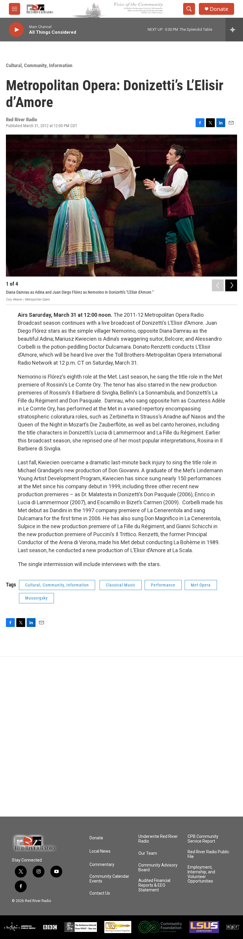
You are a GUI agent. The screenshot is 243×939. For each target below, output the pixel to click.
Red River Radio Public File (208, 854)
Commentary (101, 864)
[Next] (231, 285)
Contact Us (99, 893)
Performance (163, 585)
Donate (219, 9)
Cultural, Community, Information (39, 65)
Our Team (147, 853)
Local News (100, 851)
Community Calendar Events (109, 878)
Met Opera (201, 585)
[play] (16, 29)
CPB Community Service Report (203, 838)
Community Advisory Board (158, 867)
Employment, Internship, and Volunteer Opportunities (201, 874)
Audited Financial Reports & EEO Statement (154, 885)
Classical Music (120, 585)
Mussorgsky (36, 598)
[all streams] (234, 29)
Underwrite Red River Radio (158, 838)
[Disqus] (121, 737)
